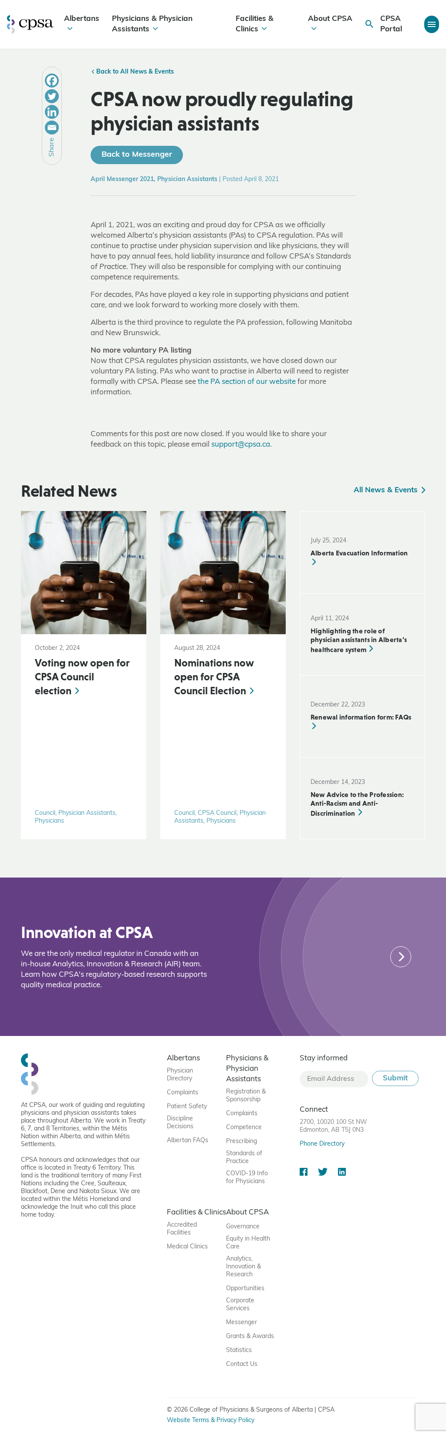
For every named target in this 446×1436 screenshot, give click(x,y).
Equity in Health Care (248, 1243)
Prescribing (241, 1141)
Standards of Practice (244, 1157)
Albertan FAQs (187, 1140)
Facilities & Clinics (255, 24)
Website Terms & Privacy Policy (210, 1420)
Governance (243, 1227)
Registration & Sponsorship (246, 1096)
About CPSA (330, 19)
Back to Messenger (136, 155)
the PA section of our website (247, 382)
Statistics (239, 1350)
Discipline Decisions (180, 1123)
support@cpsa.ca (240, 444)
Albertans (81, 19)
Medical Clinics (187, 1247)
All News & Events (387, 490)
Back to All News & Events (134, 72)
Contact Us (241, 1364)
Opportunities (245, 1288)
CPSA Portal (391, 24)
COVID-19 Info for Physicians (247, 1177)
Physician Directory (180, 1075)
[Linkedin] (52, 112)
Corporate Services (240, 1305)
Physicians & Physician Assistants (152, 24)
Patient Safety (187, 1106)
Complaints (182, 1093)
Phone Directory (322, 1144)
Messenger (241, 1322)
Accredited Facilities (182, 1229)
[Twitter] (52, 96)
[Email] (52, 128)
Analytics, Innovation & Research (243, 1267)
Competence (244, 1127)
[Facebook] (52, 80)
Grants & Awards (250, 1336)
